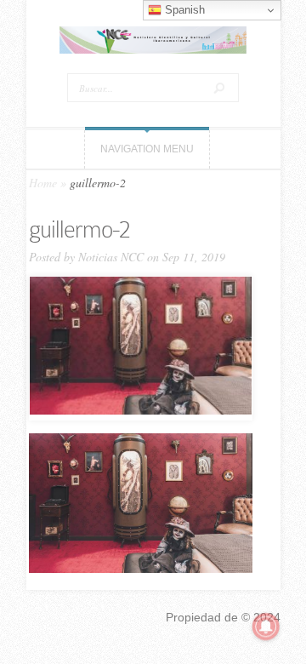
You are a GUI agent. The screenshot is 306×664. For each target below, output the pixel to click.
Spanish (183, 9)
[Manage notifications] (266, 626)
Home (43, 183)
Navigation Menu (147, 149)
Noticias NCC (111, 257)
